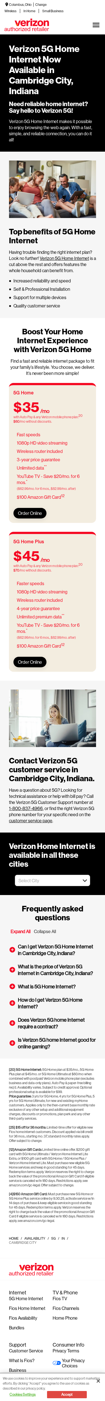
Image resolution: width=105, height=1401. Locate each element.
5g (53, 1238)
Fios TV (60, 1298)
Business (17, 1370)
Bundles (16, 1327)
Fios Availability (23, 1317)
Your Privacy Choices (73, 1363)
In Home (29, 11)
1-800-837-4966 (26, 808)
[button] (85, 880)
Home (13, 1238)
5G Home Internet (26, 1298)
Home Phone (65, 1317)
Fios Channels (66, 1308)
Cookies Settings (23, 1394)
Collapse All (45, 931)
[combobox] (46, 880)
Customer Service (26, 1350)
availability (34, 1238)
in (63, 1238)
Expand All (21, 931)
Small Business (53, 11)
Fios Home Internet (27, 1308)
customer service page (30, 820)
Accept (67, 1394)
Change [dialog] (40, 4)
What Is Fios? (21, 1360)
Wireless (10, 11)
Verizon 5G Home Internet (64, 258)
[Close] (98, 1381)
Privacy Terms (66, 1350)
